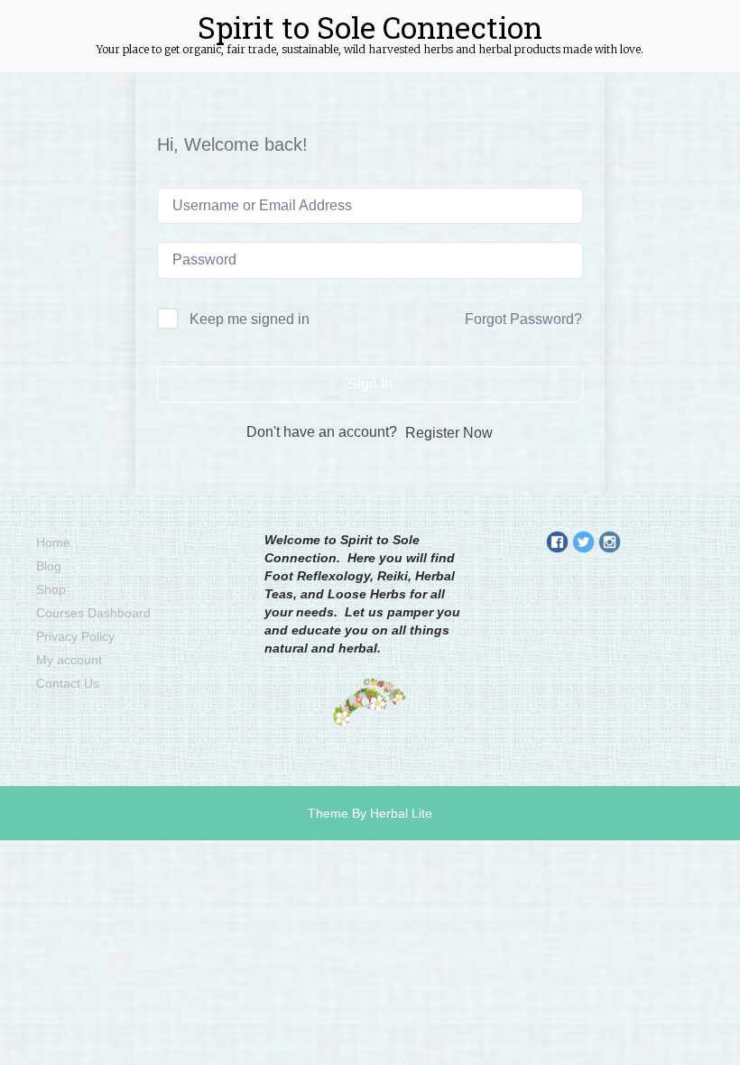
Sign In (370, 384)
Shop (51, 589)
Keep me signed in (250, 319)
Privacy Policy (75, 636)
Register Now (449, 432)
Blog (48, 566)
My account (69, 660)
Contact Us (67, 683)
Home (53, 542)
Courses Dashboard (93, 613)
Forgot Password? (523, 319)
